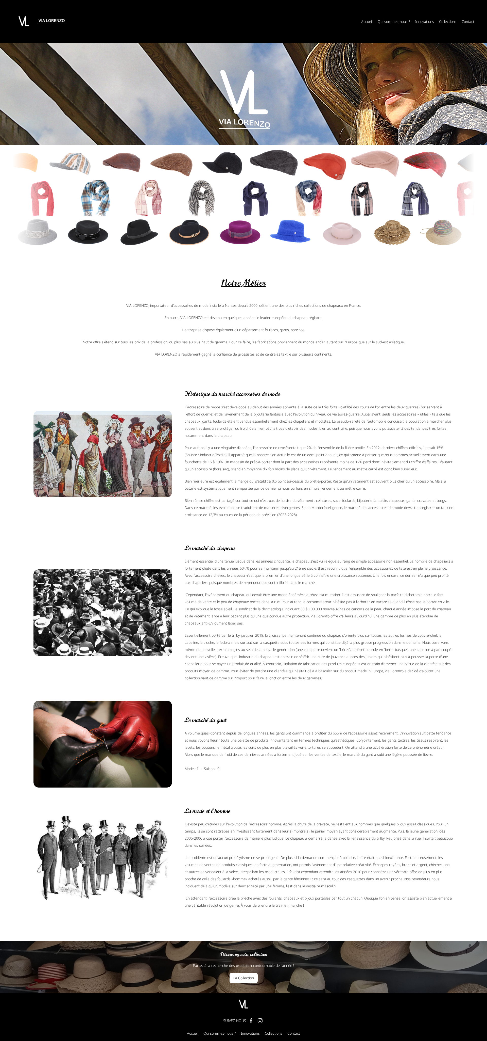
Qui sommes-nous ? (394, 21)
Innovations (424, 21)
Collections (448, 21)
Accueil (367, 21)
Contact (468, 21)
